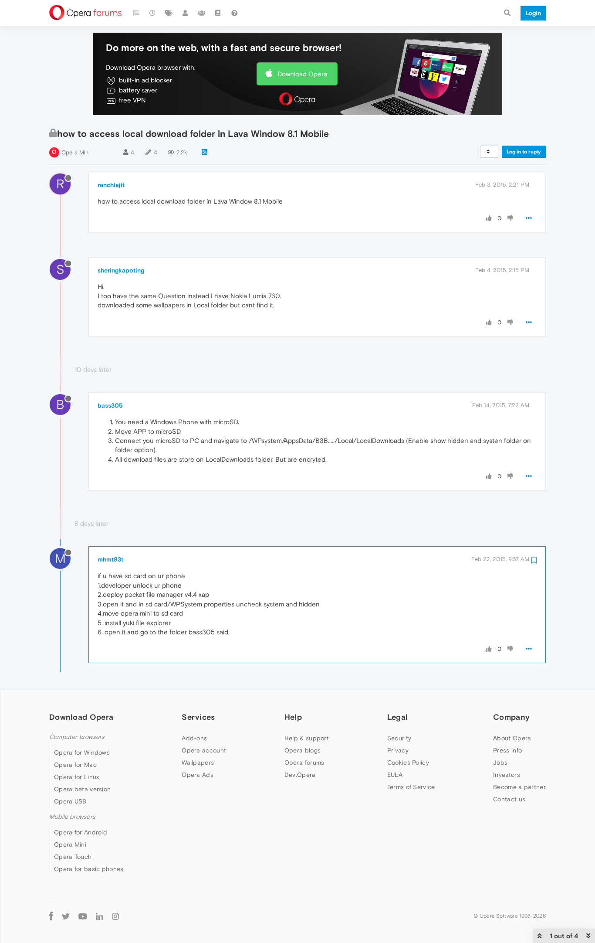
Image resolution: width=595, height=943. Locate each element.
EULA (394, 774)
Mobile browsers (72, 816)
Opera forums (304, 762)
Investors (506, 774)
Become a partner (519, 786)
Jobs (500, 762)
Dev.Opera (300, 774)
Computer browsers (77, 737)
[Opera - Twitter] (65, 916)
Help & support (306, 738)
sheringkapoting (121, 270)
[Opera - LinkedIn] (99, 916)
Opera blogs (302, 750)
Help (293, 717)
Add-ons (194, 738)
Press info (507, 750)
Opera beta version (82, 789)
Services (198, 717)
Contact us (509, 799)
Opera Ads (197, 774)
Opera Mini (75, 152)
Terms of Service (411, 786)
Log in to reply (524, 152)
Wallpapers (198, 762)
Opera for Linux (76, 776)
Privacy (398, 750)
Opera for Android (80, 832)
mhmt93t (110, 559)
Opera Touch (72, 856)
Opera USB (70, 801)
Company (511, 717)
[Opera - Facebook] (51, 915)
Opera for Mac (75, 764)
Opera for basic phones (89, 868)
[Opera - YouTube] (82, 916)
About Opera (512, 738)
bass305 (110, 405)
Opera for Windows (82, 752)
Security (399, 738)
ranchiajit (111, 184)
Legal (397, 717)
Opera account (204, 750)
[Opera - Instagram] (115, 916)
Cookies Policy (408, 762)
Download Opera (302, 74)
